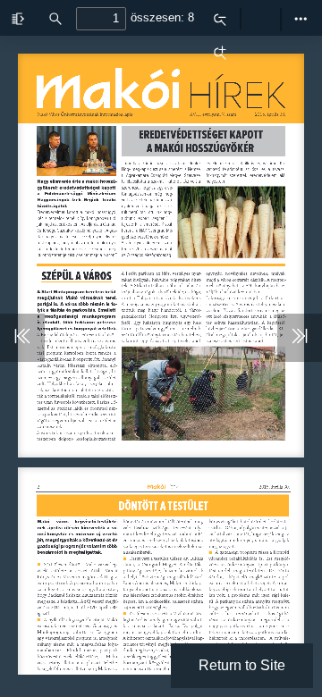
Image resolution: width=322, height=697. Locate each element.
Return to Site (242, 665)
